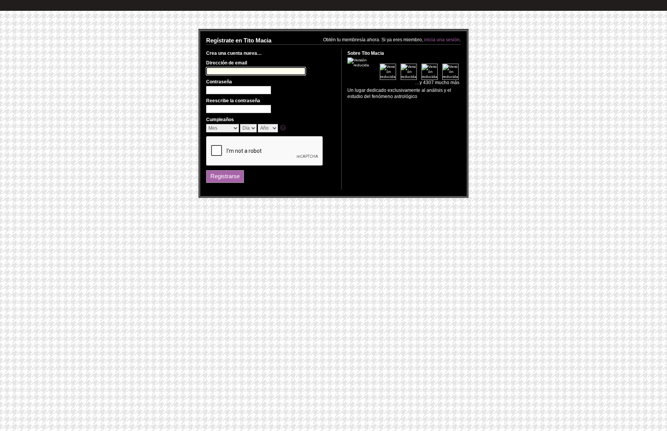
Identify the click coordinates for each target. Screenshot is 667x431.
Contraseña (219, 82)
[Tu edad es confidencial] (283, 128)
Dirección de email (226, 63)
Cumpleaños (220, 119)
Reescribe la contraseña (233, 100)
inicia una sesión (442, 39)
